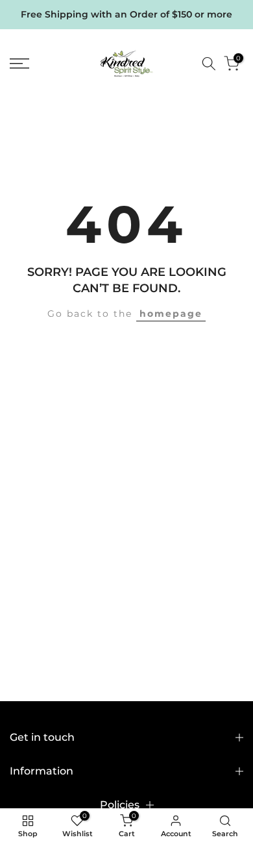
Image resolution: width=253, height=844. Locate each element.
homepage (170, 313)
